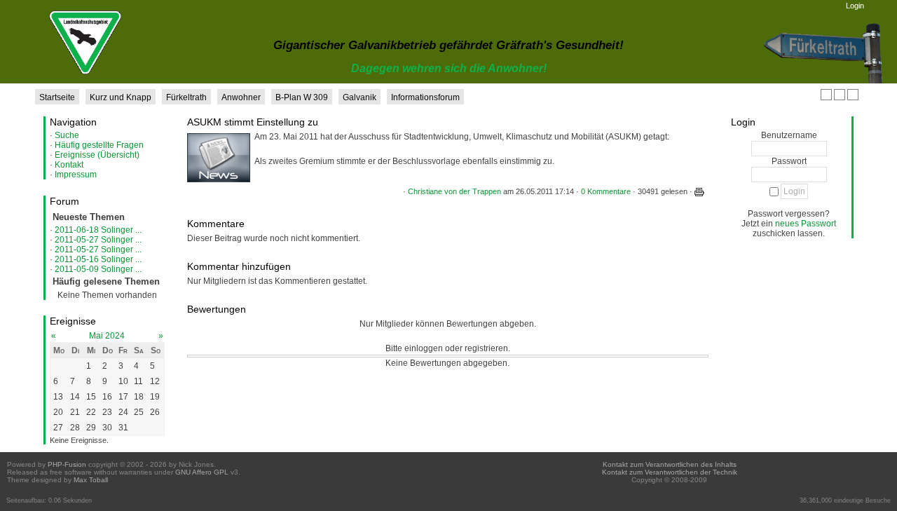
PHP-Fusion (67, 464)
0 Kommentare (606, 191)
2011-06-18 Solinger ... (98, 230)
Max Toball (91, 480)
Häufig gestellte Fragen (99, 145)
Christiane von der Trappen (454, 191)
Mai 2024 (107, 336)
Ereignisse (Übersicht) (97, 155)
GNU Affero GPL (201, 472)
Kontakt (69, 165)
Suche (67, 135)
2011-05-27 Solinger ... (98, 240)
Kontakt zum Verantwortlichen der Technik (669, 472)
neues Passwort (805, 224)
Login (855, 5)
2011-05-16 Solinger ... (98, 259)
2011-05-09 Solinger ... (98, 269)
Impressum (76, 174)
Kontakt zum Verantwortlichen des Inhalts (670, 464)
